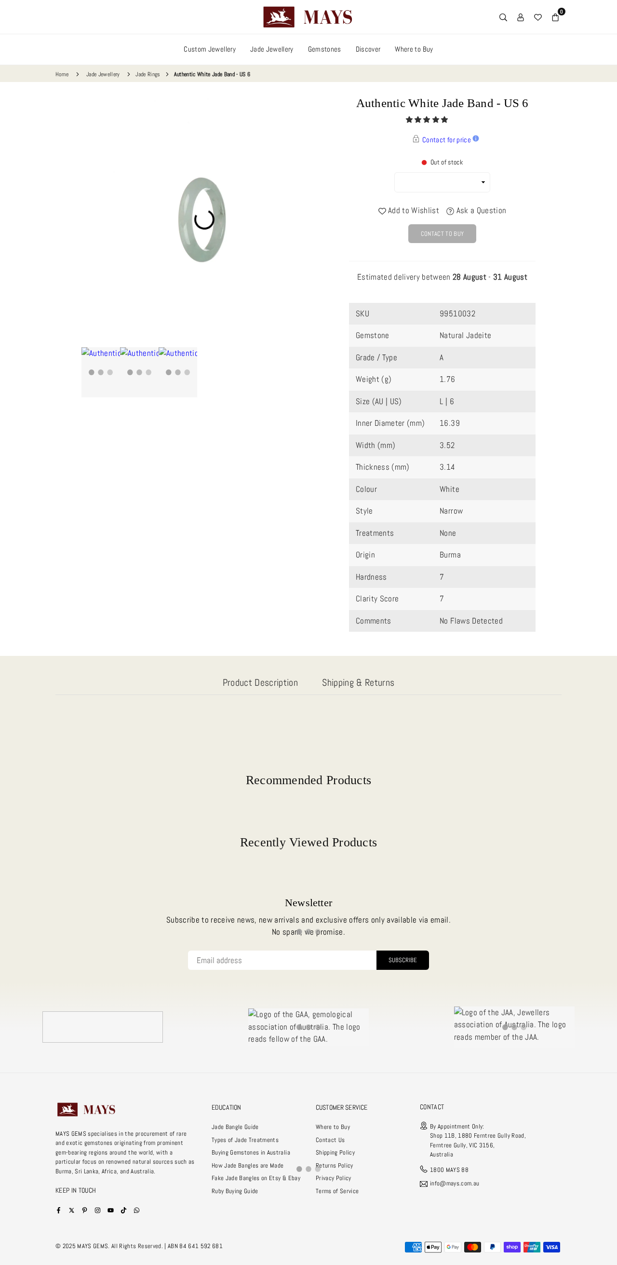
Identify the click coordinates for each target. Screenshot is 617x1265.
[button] (428, 119)
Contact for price (446, 139)
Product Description (260, 682)
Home (61, 74)
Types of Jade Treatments (245, 1140)
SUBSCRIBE (403, 960)
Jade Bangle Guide (235, 1127)
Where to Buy (414, 49)
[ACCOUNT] (520, 17)
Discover (368, 49)
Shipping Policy (335, 1152)
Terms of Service (337, 1191)
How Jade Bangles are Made (248, 1165)
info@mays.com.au (454, 1183)
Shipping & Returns (358, 682)
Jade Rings (147, 74)
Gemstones (324, 49)
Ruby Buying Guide (235, 1191)
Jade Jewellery (272, 49)
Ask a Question (480, 210)
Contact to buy (442, 234)
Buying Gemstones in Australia (251, 1152)
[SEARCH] (503, 17)
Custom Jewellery (209, 49)
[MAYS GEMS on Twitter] (71, 1210)
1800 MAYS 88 (449, 1170)
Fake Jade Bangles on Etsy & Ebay (256, 1178)
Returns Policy (334, 1165)
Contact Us (330, 1140)
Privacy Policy (333, 1178)
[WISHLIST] (538, 17)
